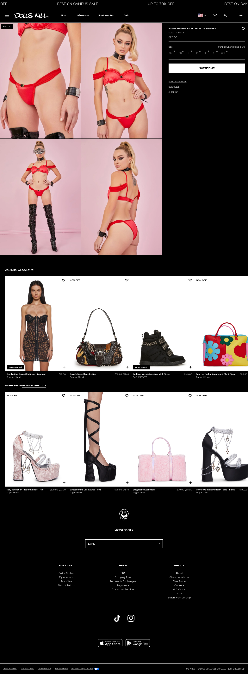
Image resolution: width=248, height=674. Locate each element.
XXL (223, 53)
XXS (171, 53)
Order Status (66, 573)
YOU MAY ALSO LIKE (19, 270)
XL (214, 53)
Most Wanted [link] (106, 15)
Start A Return (66, 585)
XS (180, 53)
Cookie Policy (44, 669)
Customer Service (123, 589)
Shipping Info (123, 577)
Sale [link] (126, 15)
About (179, 573)
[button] (76, 4)
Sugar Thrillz (176, 33)
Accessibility (61, 669)
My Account (66, 577)
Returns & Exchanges (123, 581)
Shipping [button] (173, 92)
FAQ (123, 573)
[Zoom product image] (40, 80)
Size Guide (179, 581)
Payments (123, 585)
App (179, 593)
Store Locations (179, 577)
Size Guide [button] (174, 87)
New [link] (63, 15)
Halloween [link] (82, 15)
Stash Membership (179, 597)
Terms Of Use (27, 669)
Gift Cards (179, 589)
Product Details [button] (177, 82)
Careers (179, 585)
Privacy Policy (10, 669)
